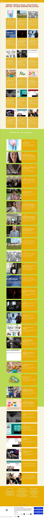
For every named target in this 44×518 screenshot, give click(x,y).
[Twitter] (22, 504)
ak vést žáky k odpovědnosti (34, 491)
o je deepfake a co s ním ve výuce (10, 496)
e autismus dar (34, 490)
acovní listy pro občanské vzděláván (22, 496)
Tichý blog (33, 495)
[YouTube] (24, 504)
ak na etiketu (22, 493)
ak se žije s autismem (10, 492)
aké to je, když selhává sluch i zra (34, 494)
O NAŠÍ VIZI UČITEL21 (22, 488)
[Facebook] (21, 504)
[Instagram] (19, 504)
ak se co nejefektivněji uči (33, 492)
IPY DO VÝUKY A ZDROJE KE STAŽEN (22, 491)
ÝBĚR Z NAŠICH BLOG (33, 488)
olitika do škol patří (10, 493)
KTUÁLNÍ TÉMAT (10, 488)
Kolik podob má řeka (22, 492)
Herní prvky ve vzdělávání (34, 496)
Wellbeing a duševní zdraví (10, 490)
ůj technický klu (34, 493)
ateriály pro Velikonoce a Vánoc (22, 495)
